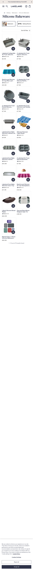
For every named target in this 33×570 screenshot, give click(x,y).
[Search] (6, 6)
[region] (16, 554)
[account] (26, 6)
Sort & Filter (24, 30)
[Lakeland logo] (16, 6)
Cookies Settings (16, 557)
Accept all (16, 566)
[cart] (29, 6)
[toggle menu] (3, 6)
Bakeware (14, 12)
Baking (8, 12)
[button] (4, 2)
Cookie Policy (16, 554)
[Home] (4, 12)
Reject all (16, 562)
